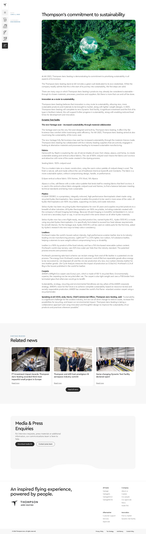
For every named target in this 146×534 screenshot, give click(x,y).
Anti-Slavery (120, 531)
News (123, 503)
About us (125, 491)
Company (125, 488)
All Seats (106, 488)
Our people (126, 497)
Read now (15, 383)
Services (106, 519)
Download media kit (25, 444)
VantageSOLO (108, 497)
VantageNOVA (108, 500)
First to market (127, 516)
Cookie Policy (130, 531)
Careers (124, 494)
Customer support (109, 516)
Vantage (105, 491)
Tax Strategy (110, 531)
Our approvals (126, 500)
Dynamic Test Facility (51, 120)
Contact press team (45, 444)
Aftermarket (107, 512)
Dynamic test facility (129, 519)
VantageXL (106, 494)
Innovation (125, 512)
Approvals (106, 521)
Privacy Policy (99, 531)
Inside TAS (125, 505)
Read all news (73, 389)
